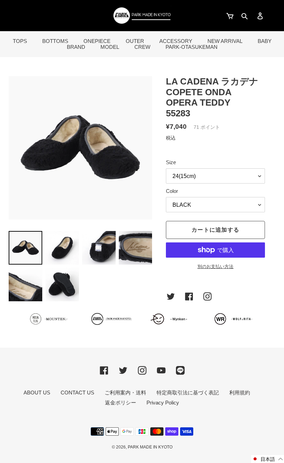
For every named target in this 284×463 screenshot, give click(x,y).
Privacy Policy (163, 403)
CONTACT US (77, 392)
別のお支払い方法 (215, 266)
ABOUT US (37, 392)
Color (172, 191)
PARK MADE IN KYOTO (150, 447)
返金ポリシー (120, 403)
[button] (267, 459)
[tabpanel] (80, 148)
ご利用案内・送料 (125, 392)
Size (171, 162)
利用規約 (239, 392)
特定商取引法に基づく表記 (188, 392)
